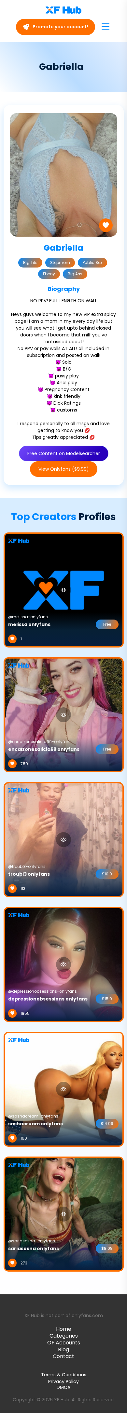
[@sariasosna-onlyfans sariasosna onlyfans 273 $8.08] (63, 1213)
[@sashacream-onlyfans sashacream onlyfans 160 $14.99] (63, 1089)
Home (63, 1329)
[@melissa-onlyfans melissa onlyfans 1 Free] (63, 589)
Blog (63, 1349)
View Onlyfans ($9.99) (63, 469)
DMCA (63, 1387)
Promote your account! (60, 26)
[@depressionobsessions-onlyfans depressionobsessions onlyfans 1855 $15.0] (63, 964)
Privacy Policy (63, 1381)
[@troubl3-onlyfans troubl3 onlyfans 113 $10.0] (63, 839)
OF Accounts (63, 1342)
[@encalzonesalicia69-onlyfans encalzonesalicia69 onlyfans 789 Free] (63, 714)
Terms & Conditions (63, 1374)
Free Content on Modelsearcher (63, 453)
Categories (63, 1336)
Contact (63, 1356)
